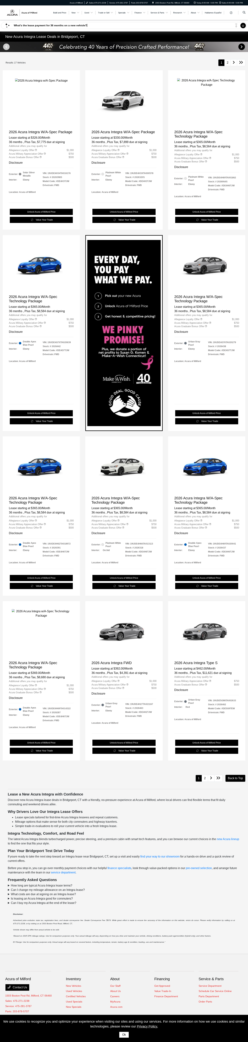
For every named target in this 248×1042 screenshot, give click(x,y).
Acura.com (116, 1006)
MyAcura (115, 1001)
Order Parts (205, 1001)
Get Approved (162, 985)
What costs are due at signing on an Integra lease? (43, 894)
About (115, 979)
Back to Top (235, 778)
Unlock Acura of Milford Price (41, 212)
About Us (115, 991)
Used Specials (74, 1001)
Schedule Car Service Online (215, 991)
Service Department (210, 985)
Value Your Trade (44, 220)
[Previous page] (6, 46)
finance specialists (119, 868)
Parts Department (209, 996)
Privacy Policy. (147, 1026)
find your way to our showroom (160, 856)
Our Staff (115, 985)
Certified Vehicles (76, 996)
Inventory (73, 979)
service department (63, 872)
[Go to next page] (234, 62)
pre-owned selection (199, 868)
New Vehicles (73, 985)
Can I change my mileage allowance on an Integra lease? (48, 889)
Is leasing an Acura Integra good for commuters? (42, 898)
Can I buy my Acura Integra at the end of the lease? (43, 902)
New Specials (73, 1006)
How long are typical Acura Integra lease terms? (41, 885)
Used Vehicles (74, 991)
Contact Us (19, 987)
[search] (244, 13)
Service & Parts (211, 979)
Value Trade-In (162, 991)
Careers (114, 996)
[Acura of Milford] (21, 12)
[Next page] (242, 46)
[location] (153, 3)
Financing (162, 979)
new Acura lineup (228, 839)
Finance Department (166, 996)
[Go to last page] (241, 62)
